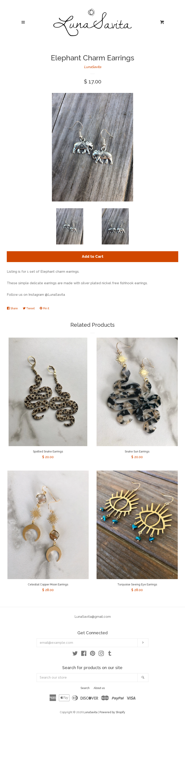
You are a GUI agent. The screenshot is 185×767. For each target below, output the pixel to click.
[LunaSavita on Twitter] (75, 654)
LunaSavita (92, 67)
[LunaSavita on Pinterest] (92, 654)
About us (99, 688)
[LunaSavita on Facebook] (84, 654)
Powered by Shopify (112, 712)
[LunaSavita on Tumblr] (110, 654)
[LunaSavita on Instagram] (101, 654)
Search (85, 688)
